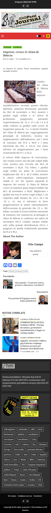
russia (23, 480)
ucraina (31, 485)
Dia (33, 444)
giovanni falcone (35, 449)
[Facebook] (23, 6)
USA (40, 485)
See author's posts (36, 253)
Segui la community (48, 36)
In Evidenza (17, 47)
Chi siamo (12, 496)
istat (26, 271)
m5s (15, 459)
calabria (21, 434)
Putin (16, 469)
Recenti (37, 319)
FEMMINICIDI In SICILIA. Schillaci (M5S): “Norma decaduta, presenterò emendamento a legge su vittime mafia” (32, 327)
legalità (43, 454)
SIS (39, 480)
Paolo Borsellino (11, 464)
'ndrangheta (9, 429)
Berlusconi (8, 434)
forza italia (19, 449)
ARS (33, 429)
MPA (32, 459)
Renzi (22, 474)
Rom (6, 480)
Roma (13, 480)
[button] (2, 36)
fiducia (11, 271)
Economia (7, 47)
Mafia (23, 459)
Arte (40, 429)
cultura (25, 444)
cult (17, 444)
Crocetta (7, 444)
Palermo (41, 459)
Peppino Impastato (36, 464)
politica (7, 469)
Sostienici (38, 496)
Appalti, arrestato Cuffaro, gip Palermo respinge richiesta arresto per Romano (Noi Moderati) (33, 344)
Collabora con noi (25, 496)
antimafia (23, 429)
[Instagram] (27, 6)
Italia (33, 454)
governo (7, 454)
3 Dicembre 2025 (28, 351)
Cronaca (23, 337)
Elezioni (42, 444)
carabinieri (33, 434)
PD (23, 464)
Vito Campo (9, 59)
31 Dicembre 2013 (24, 59)
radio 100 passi (29, 469)
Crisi (34, 439)
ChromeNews (37, 507)
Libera (7, 459)
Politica (31, 319)
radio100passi (10, 474)
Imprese (19, 271)
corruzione (9, 439)
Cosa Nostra (22, 439)
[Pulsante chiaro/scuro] (38, 36)
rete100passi (34, 474)
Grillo (17, 454)
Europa (7, 449)
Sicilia (32, 480)
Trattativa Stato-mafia (14, 485)
